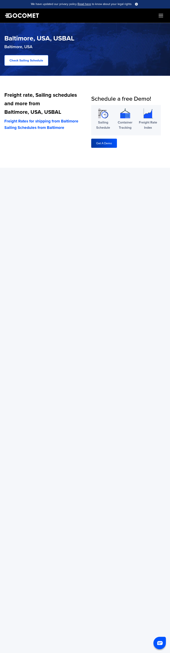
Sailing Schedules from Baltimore (34, 127)
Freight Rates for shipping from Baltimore (41, 121)
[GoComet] (22, 15)
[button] (159, 643)
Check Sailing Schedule (26, 60)
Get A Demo (104, 143)
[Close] (136, 4)
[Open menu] (161, 15)
